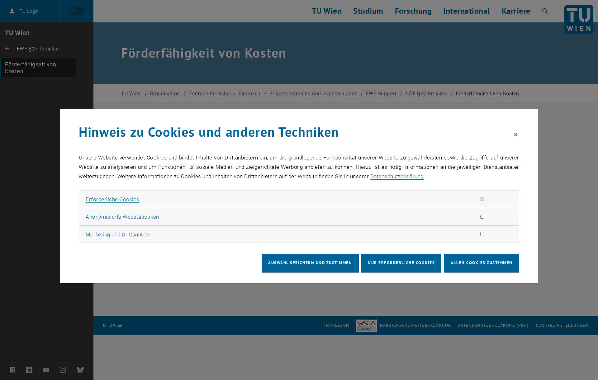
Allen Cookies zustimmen (482, 262)
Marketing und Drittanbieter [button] (119, 234)
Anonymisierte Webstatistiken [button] (122, 217)
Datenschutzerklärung (397, 176)
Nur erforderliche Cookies (401, 262)
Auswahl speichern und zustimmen (310, 262)
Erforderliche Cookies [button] (113, 199)
